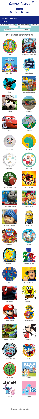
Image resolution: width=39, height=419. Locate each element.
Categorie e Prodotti (11, 18)
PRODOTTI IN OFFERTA (23, 25)
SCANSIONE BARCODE (25, 27)
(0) (35, 1)
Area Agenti (19, 9)
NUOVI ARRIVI (35, 25)
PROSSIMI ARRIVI (14, 27)
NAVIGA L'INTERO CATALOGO (8, 25)
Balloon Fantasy (19, 4)
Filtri (5, 21)
